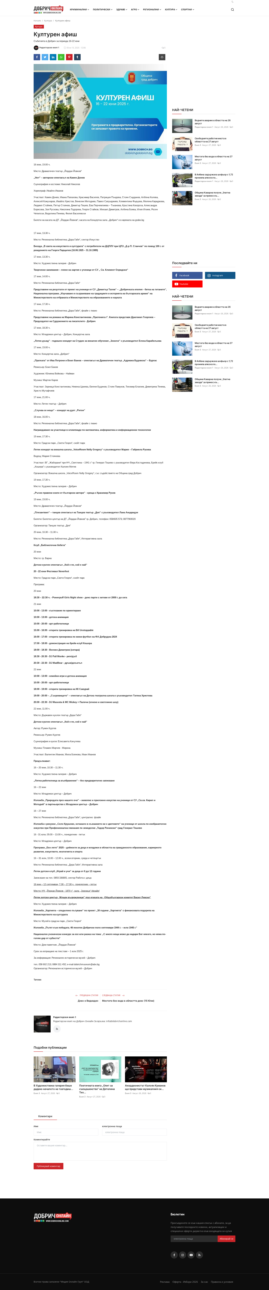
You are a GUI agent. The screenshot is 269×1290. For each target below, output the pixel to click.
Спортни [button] (186, 9)
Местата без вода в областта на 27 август (213, 158)
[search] (232, 9)
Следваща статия (111, 995)
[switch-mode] (232, 1)
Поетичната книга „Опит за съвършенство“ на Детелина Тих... (97, 1089)
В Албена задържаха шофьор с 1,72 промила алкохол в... (214, 176)
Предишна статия (88, 995)
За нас (204, 1281)
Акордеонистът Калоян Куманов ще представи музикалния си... (145, 1087)
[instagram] (182, 1255)
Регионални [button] (151, 9)
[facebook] (174, 1255)
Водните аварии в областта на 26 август (213, 122)
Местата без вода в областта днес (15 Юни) (128, 1000)
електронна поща (112, 1126)
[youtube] (191, 1255)
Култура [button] (170, 9)
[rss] (199, 1255)
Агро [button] (134, 9)
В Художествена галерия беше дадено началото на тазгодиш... (53, 1087)
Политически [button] (101, 9)
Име (36, 1126)
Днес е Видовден (88, 1000)
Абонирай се (226, 1238)
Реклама (165, 1281)
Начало (37, 20)
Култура (48, 20)
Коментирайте (42, 1139)
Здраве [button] (120, 9)
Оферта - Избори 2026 (185, 1281)
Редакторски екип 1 (64, 1017)
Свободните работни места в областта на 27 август (210, 140)
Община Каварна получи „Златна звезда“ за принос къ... (212, 194)
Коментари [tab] (45, 1116)
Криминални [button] (78, 9)
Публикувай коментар (48, 1166)
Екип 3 (37, 1093)
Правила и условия (222, 1281)
